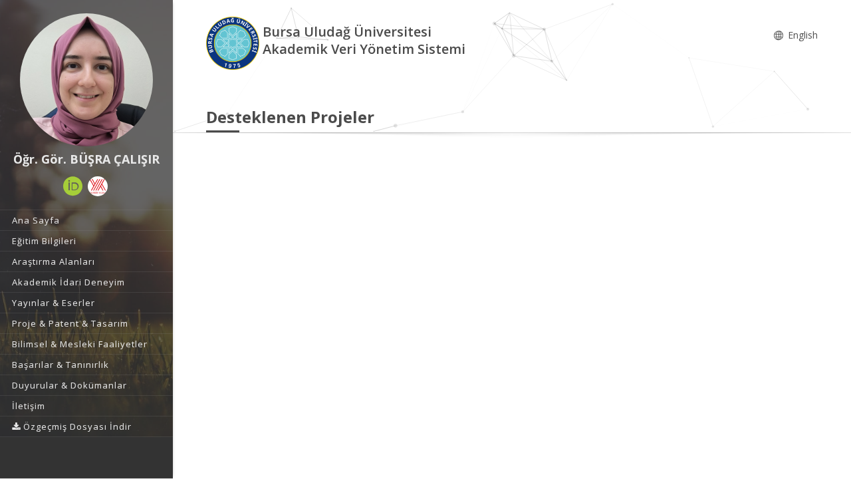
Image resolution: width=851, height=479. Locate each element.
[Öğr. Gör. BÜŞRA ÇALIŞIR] (86, 79)
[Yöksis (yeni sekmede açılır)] (98, 186)
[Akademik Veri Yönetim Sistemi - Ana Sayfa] (234, 42)
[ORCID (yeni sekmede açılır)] (73, 186)
